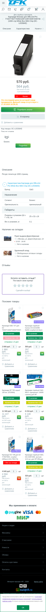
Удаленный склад (22, 251)
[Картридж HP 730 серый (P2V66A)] (11, 380)
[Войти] (43, 9)
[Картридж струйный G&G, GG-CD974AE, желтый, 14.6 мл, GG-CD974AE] (34, 444)
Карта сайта (38, 581)
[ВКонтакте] (21, 586)
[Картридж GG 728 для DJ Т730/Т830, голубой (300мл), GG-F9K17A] (11, 444)
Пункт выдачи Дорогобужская (27, 236)
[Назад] (2, 19)
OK (23, 608)
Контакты (6, 570)
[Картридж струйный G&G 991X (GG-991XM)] (34, 380)
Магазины (6, 533)
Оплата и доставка (10, 562)
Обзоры (5, 555)
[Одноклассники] (25, 586)
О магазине (7, 540)
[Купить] (19, 353)
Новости (5, 547)
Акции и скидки (8, 525)
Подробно (23, 146)
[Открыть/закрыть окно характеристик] (5, 184)
